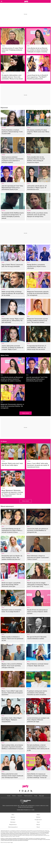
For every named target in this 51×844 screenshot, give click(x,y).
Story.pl (38, 827)
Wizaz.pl (38, 824)
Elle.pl (13, 814)
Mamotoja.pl (12, 822)
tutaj (12, 842)
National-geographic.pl (12, 827)
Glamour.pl (13, 817)
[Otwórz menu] (1, 1)
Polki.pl (38, 814)
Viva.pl (38, 822)
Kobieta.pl (38, 817)
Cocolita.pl (13, 819)
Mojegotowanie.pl (12, 824)
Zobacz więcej (25, 413)
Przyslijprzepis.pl (38, 819)
